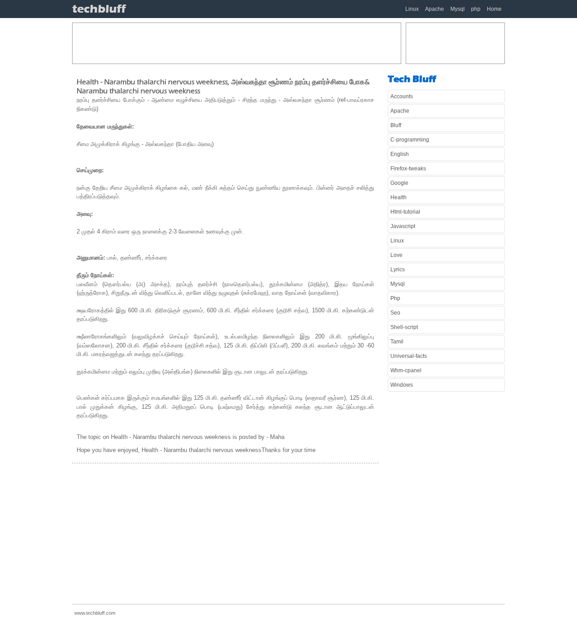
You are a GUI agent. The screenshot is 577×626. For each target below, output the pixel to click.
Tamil (396, 341)
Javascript (402, 226)
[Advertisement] (237, 43)
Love (396, 255)
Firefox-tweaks (408, 168)
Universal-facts (408, 356)
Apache (434, 9)
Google (399, 183)
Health (398, 197)
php (476, 9)
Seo (395, 313)
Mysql (457, 9)
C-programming (409, 140)
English (399, 154)
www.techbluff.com (94, 613)
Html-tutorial (405, 212)
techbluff (99, 9)
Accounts (401, 96)
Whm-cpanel (405, 370)
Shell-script (404, 327)
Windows (401, 385)
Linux (412, 9)
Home (494, 9)
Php (395, 298)
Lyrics (397, 269)
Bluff (395, 125)
